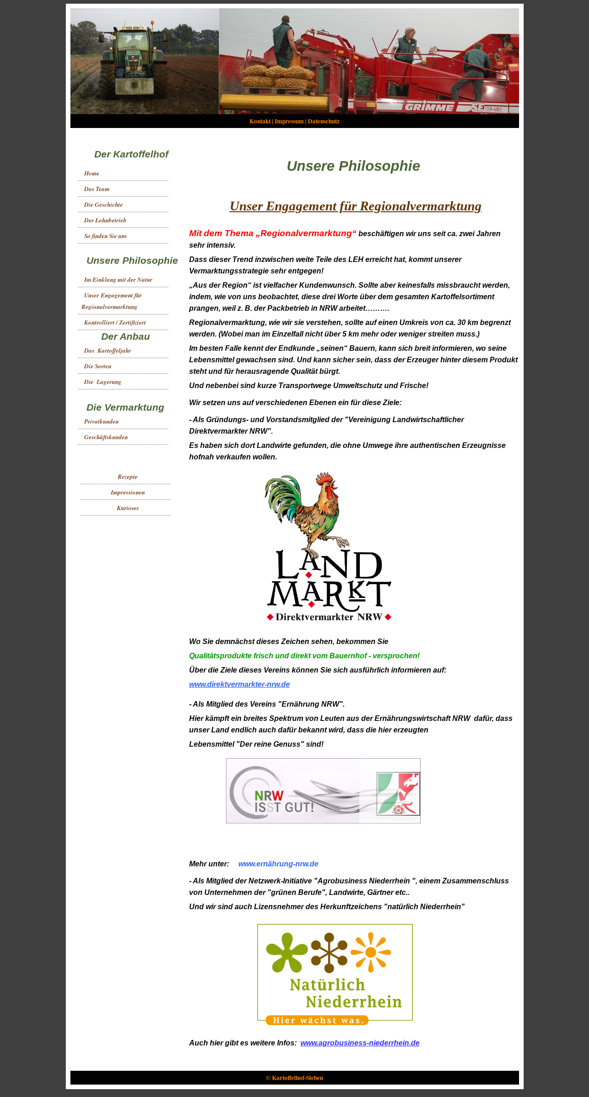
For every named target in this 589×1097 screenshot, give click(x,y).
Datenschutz (324, 121)
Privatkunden (101, 421)
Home (91, 173)
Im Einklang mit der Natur (118, 279)
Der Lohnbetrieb (105, 220)
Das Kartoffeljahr (107, 350)
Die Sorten (97, 366)
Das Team (97, 189)
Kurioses (128, 508)
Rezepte (128, 476)
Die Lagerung (102, 381)
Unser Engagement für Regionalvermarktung (111, 301)
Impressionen (128, 492)
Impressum (289, 121)
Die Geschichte (103, 204)
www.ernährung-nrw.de (278, 864)
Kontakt (260, 121)
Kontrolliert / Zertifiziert (115, 322)
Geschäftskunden (106, 437)
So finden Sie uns (105, 236)
